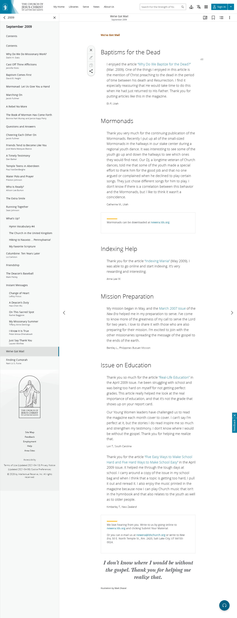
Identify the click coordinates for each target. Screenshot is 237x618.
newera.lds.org (160, 222)
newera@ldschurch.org (150, 535)
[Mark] (91, 58)
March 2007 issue (172, 308)
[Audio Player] (224, 605)
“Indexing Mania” (157, 261)
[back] (5, 18)
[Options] (229, 18)
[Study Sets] (205, 18)
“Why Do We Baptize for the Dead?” (164, 64)
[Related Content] (221, 18)
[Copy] (91, 65)
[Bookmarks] (213, 18)
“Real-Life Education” (174, 377)
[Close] (91, 50)
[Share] (91, 71)
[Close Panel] (55, 18)
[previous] (64, 313)
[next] (232, 313)
